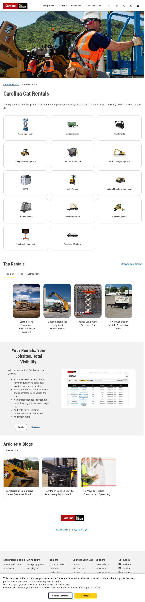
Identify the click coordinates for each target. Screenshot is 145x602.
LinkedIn (126, 568)
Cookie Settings (60, 595)
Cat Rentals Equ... (11, 84)
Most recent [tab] (12, 450)
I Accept (85, 595)
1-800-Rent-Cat (103, 572)
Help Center (101, 568)
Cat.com (76, 564)
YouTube (126, 572)
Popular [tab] (10, 273)
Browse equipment (131, 263)
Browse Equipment (12, 564)
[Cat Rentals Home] (15, 5)
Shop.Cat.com (78, 568)
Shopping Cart (33, 568)
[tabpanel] (72, 308)
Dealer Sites (55, 572)
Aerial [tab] (20, 273)
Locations (54, 568)
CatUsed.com (78, 572)
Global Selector (103, 564)
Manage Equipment (35, 564)
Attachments (9, 568)
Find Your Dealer (57, 564)
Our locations (62, 529)
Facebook (126, 564)
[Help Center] (117, 5)
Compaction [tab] (33, 273)
